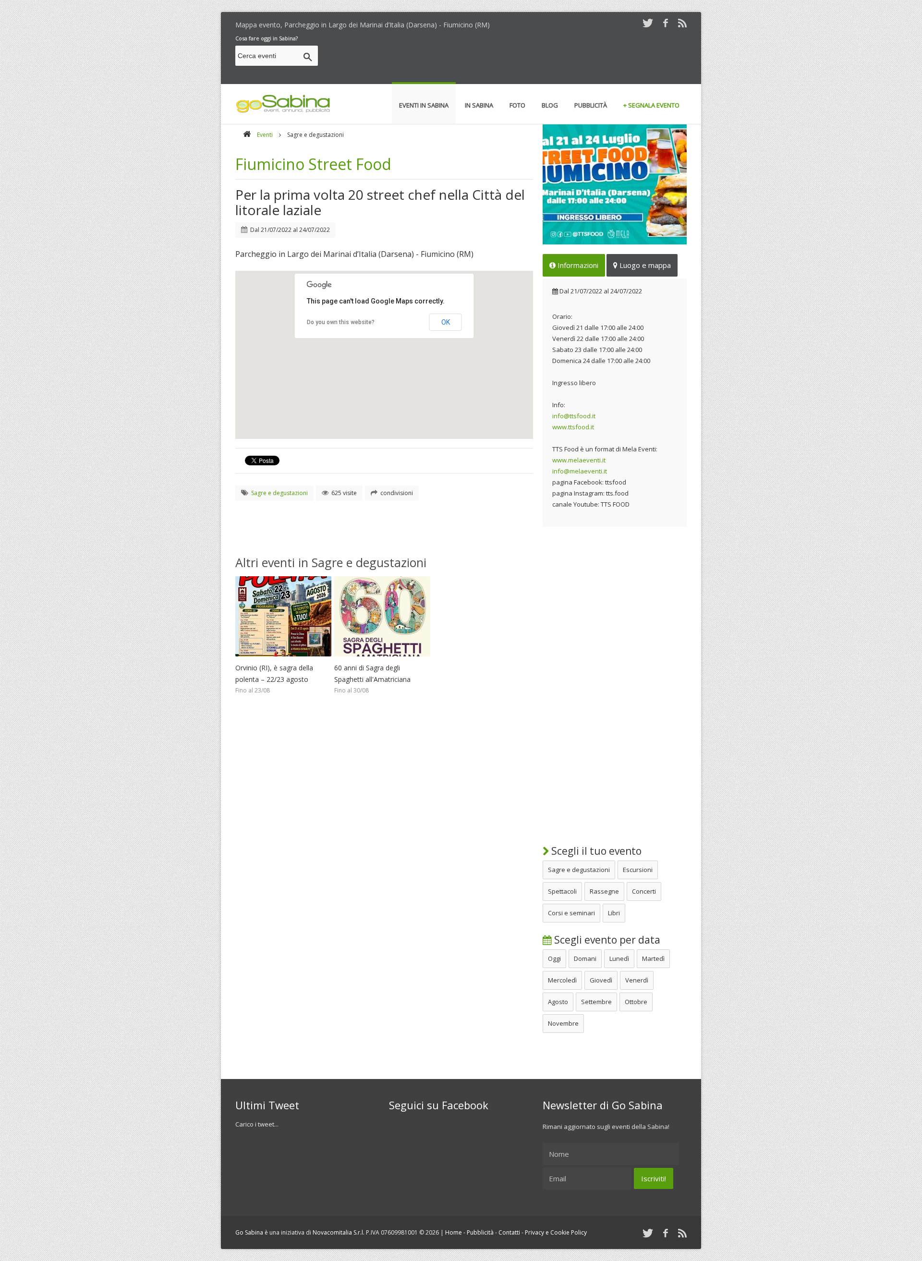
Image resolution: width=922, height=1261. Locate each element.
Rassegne (604, 891)
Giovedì (601, 980)
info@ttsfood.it (573, 416)
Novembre (563, 1023)
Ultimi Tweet (267, 1105)
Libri (614, 913)
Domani (585, 958)
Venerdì (636, 980)
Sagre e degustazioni (579, 869)
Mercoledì (562, 980)
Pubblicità (480, 1232)
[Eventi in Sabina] (283, 111)
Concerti (644, 891)
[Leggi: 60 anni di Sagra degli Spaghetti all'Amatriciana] (382, 659)
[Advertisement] (512, 57)
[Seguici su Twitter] (648, 22)
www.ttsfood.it (573, 427)
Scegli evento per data (606, 939)
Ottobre (636, 1001)
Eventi (265, 135)
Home (453, 1232)
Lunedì (619, 958)
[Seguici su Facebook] (665, 22)
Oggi (554, 958)
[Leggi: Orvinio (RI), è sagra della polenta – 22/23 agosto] (283, 659)
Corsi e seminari (571, 913)
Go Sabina (249, 1232)
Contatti (509, 1232)
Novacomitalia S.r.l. (338, 1232)
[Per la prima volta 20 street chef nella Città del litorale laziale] (615, 184)
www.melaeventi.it (579, 460)
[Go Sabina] (246, 135)
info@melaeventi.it (579, 471)
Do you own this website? (341, 322)
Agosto (558, 1001)
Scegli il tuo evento (595, 851)
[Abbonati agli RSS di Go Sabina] (682, 22)
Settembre (596, 1001)
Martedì (653, 958)
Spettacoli (562, 891)
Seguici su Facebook (438, 1105)
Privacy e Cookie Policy (556, 1232)
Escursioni (638, 869)
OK (445, 322)
